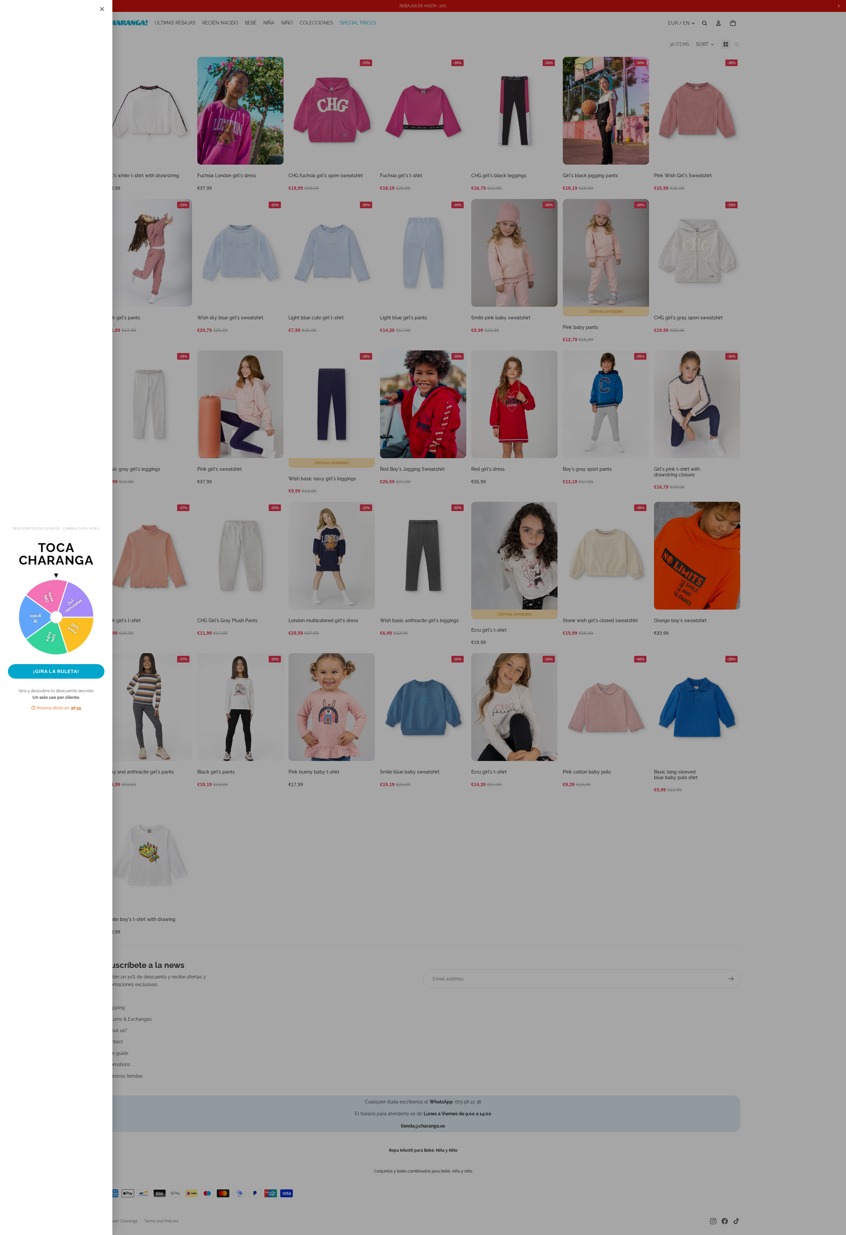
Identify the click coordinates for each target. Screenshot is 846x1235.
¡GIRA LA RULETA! (56, 671)
